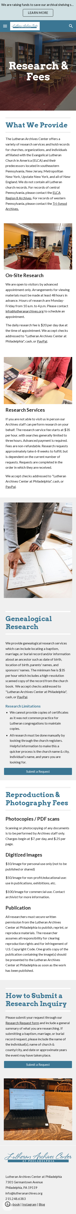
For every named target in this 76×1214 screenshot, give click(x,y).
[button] (5, 26)
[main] (38, 71)
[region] (38, 10)
